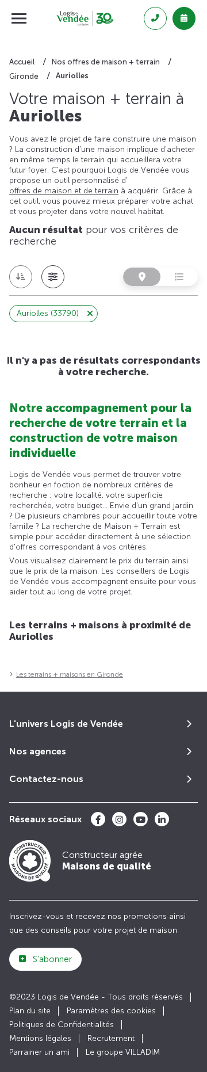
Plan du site (30, 1011)
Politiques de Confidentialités (61, 1024)
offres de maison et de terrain (63, 191)
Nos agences (37, 751)
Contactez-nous (46, 778)
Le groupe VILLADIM (123, 1052)
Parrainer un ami (39, 1052)
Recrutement (111, 1038)
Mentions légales (40, 1038)
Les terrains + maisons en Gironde (69, 674)
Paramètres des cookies (111, 1011)
